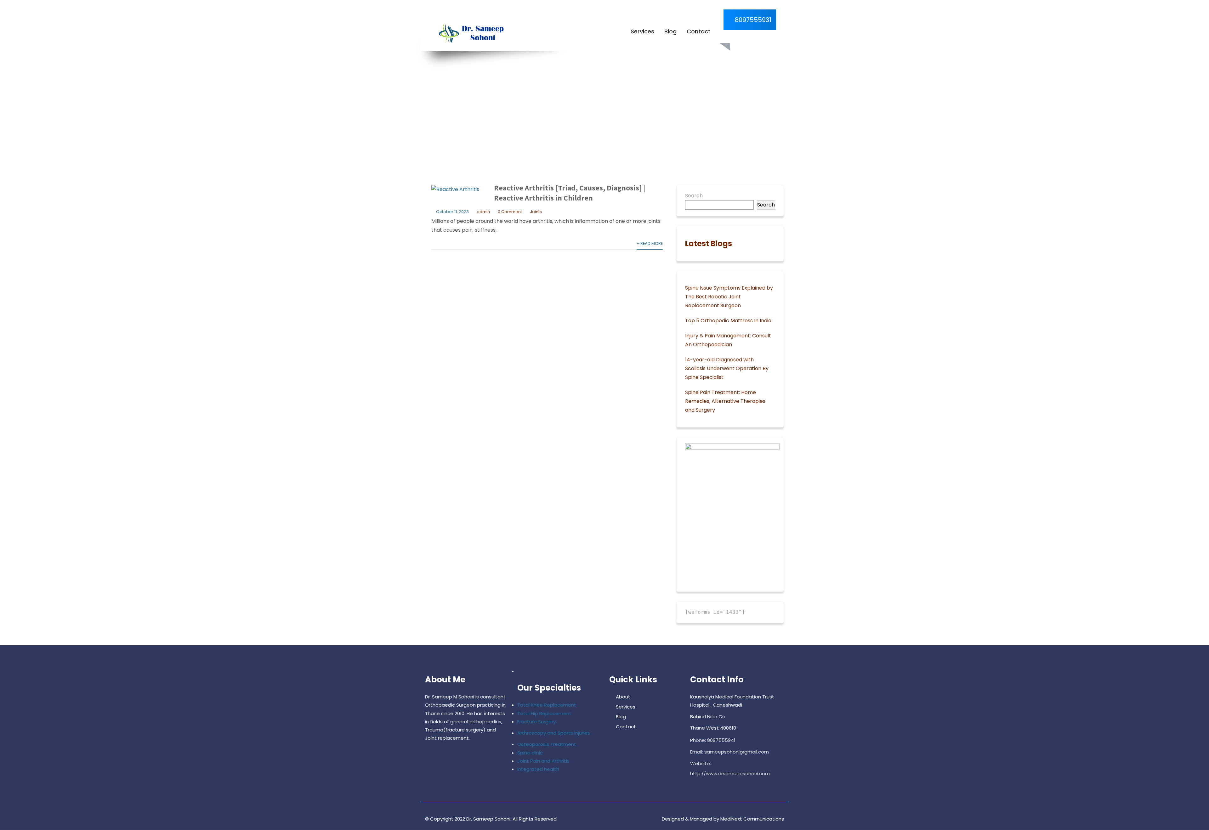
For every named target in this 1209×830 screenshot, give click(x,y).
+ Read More (650, 243)
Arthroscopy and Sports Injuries (553, 733)
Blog (670, 31)
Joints (536, 211)
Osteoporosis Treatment (546, 744)
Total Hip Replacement (544, 713)
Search (694, 195)
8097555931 (752, 19)
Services (642, 31)
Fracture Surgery (536, 721)
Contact (699, 31)
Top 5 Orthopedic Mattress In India (728, 320)
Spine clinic (530, 752)
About (623, 696)
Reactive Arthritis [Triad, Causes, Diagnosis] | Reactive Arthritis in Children (569, 193)
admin (483, 211)
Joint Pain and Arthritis (543, 761)
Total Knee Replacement (546, 705)
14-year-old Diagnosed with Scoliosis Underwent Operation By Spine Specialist (727, 368)
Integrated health (538, 769)
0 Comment (510, 211)
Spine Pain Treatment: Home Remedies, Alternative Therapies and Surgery (725, 401)
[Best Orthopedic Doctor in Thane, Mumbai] (469, 33)
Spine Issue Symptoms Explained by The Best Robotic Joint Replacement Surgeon (729, 296)
